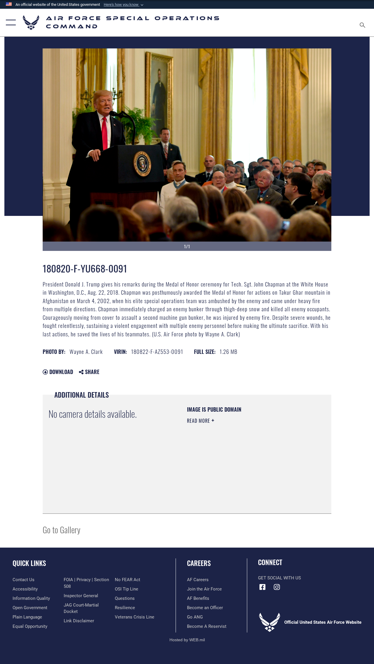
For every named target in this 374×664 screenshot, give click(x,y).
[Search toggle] (363, 22)
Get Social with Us (279, 578)
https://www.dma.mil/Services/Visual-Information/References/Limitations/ (239, 470)
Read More (199, 420)
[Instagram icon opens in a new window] (276, 587)
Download (60, 371)
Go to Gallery (61, 529)
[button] (124, 5)
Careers (199, 563)
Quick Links (29, 563)
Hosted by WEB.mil (187, 639)
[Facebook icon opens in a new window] (262, 587)
